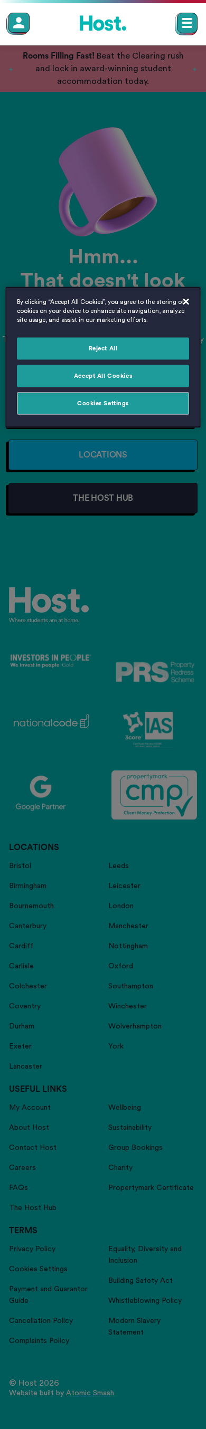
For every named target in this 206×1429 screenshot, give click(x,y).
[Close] (186, 301)
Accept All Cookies (103, 376)
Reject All (103, 348)
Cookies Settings (103, 403)
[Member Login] (19, 23)
